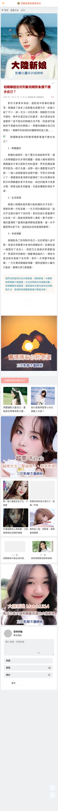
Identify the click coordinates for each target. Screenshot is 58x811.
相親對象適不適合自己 (14, 380)
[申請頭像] (51, 633)
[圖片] (49, 653)
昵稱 (8, 661)
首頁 (6, 10)
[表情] (44, 653)
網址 (8, 675)
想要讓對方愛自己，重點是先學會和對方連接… (14, 411)
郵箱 (8, 668)
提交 (13, 683)
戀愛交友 (14, 10)
